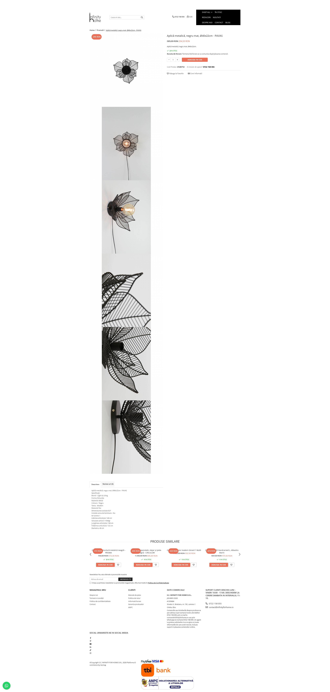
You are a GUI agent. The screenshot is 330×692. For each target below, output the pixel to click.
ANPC (130, 607)
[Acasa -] (98, 17)
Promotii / (101, 30)
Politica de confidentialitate (100, 601)
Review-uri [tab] (108, 484)
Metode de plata (134, 595)
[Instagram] (90, 653)
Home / (93, 30)
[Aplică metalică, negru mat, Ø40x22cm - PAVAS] (126, 70)
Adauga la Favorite (176, 73)
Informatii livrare (134, 601)
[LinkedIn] (90, 647)
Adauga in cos (195, 59)
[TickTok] (90, 650)
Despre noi (94, 595)
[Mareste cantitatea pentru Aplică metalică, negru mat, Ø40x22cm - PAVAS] (177, 60)
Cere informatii (196, 73)
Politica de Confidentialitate (158, 583)
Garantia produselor (136, 604)
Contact (93, 604)
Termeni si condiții (97, 598)
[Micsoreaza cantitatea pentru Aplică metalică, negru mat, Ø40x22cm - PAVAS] (169, 60)
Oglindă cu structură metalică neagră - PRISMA (108, 551)
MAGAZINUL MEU (98, 590)
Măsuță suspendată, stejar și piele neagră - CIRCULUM (146, 551)
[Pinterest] (90, 641)
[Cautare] (142, 17)
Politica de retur (134, 598)
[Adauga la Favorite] (118, 565)
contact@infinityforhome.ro (220, 607)
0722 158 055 (215, 603)
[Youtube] (90, 644)
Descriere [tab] (95, 484)
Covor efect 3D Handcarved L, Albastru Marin (221, 551)
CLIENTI (131, 590)
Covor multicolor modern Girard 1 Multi (184, 550)
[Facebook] (90, 638)
